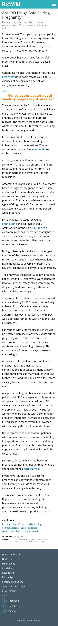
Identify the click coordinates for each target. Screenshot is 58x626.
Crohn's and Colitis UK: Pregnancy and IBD (29, 542)
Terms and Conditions (13, 586)
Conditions (8, 568)
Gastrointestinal (29, 527)
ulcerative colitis (35, 149)
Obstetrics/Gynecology (30, 524)
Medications (8, 563)
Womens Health (30, 531)
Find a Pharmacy (11, 554)
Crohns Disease (10, 527)
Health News (8, 559)
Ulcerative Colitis (11, 531)
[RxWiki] (11, 4)
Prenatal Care (9, 524)
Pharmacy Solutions (12, 581)
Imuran (38, 228)
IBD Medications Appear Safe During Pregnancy (31, 539)
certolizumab (31, 468)
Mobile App (8, 577)
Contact (6, 595)
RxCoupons (8, 572)
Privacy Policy (9, 590)
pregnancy (8, 76)
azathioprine (9, 223)
